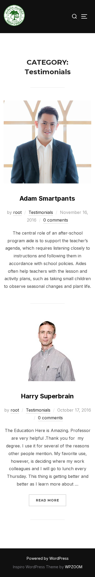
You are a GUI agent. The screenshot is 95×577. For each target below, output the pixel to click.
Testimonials (40, 212)
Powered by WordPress (48, 558)
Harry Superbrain (47, 396)
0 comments (55, 220)
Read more (51, 500)
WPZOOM (73, 567)
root (17, 212)
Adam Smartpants (47, 198)
